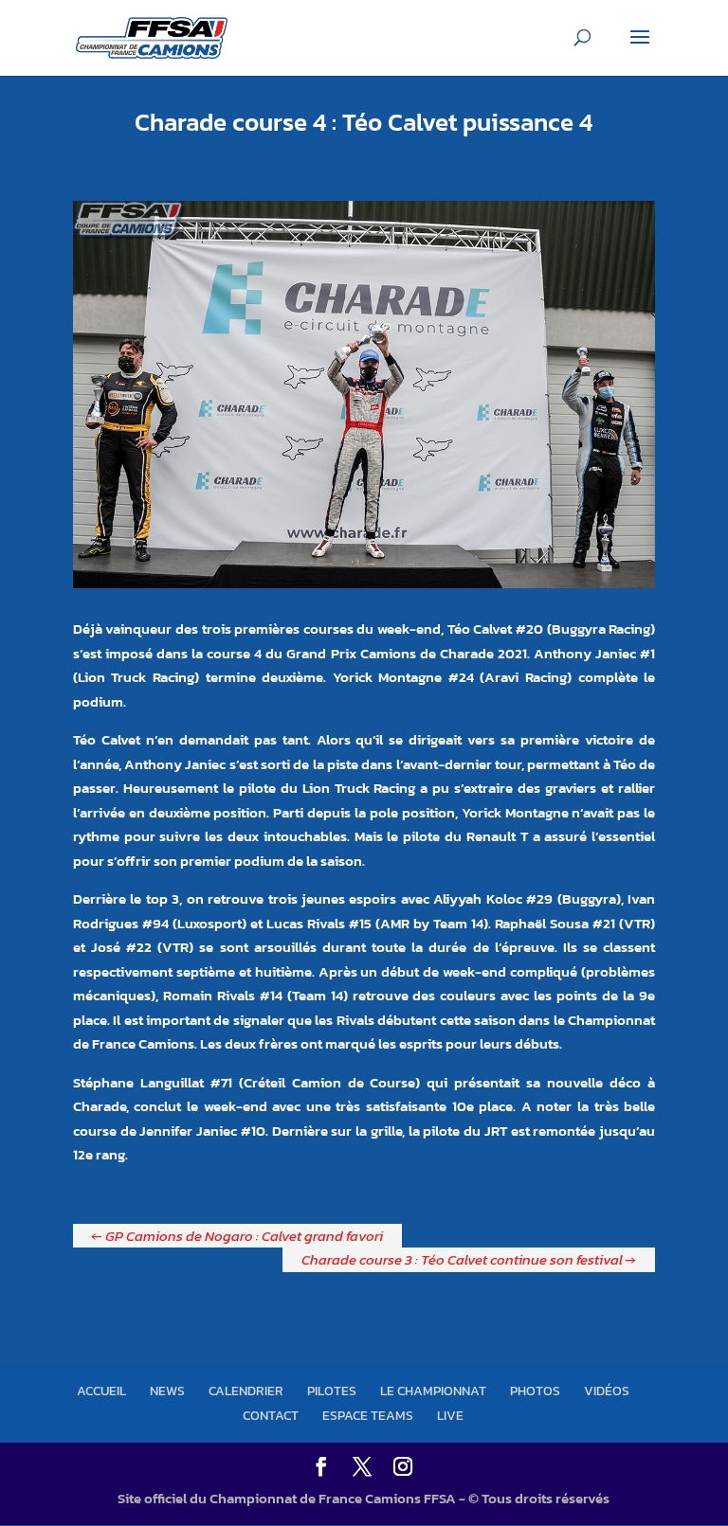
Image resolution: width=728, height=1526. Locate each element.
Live (450, 1416)
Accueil (101, 1391)
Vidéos (606, 1391)
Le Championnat (433, 1391)
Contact (271, 1416)
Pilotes (331, 1391)
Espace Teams (367, 1416)
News (167, 1391)
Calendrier (246, 1391)
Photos (535, 1391)
